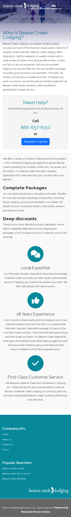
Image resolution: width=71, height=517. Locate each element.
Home (5, 434)
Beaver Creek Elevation (14, 478)
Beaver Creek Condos (13, 468)
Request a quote (35, 141)
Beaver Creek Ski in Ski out (16, 473)
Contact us (7, 444)
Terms (5, 449)
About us (7, 439)
